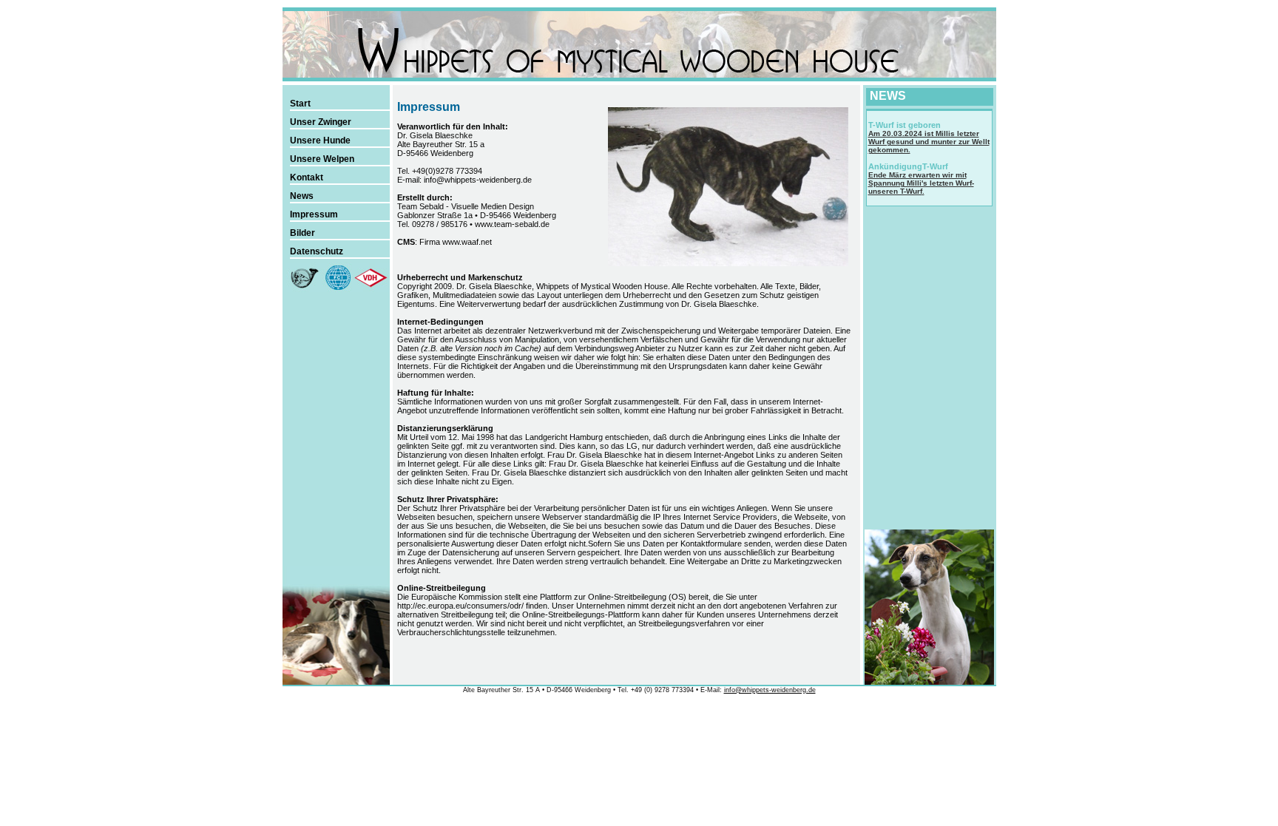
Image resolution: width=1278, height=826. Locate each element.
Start (300, 103)
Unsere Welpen (322, 159)
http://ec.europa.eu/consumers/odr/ (460, 605)
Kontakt (306, 177)
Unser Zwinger (320, 122)
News (302, 196)
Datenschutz (316, 251)
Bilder (302, 233)
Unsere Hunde (320, 140)
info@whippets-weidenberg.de (478, 179)
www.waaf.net (467, 241)
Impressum (314, 214)
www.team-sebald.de (512, 224)
